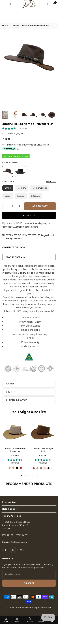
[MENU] (4, 3)
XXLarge (35, 195)
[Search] (10, 3)
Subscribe (29, 583)
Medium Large (39, 187)
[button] (9, 128)
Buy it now (29, 215)
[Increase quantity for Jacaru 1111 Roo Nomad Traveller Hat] (19, 206)
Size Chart (51, 181)
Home (5, 25)
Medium (21, 187)
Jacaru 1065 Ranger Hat (43, 450)
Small (8, 187)
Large (8, 195)
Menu (17, 621)
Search (30, 621)
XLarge (20, 195)
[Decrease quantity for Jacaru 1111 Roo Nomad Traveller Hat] (5, 206)
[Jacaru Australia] (29, 3)
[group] (29, 58)
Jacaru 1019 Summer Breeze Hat (15, 450)
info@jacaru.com (18, 542)
